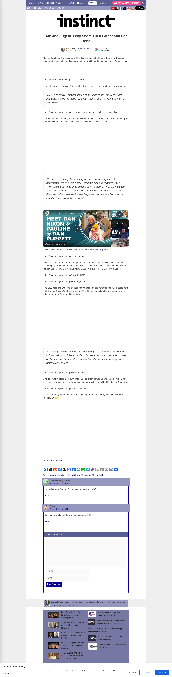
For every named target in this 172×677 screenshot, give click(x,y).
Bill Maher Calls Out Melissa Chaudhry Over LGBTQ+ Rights (73, 635)
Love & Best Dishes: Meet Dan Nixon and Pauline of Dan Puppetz (77, 213)
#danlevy (50, 475)
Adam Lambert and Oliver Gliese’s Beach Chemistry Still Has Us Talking (72, 655)
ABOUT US (60, 8)
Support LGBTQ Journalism (127, 3)
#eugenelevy (60, 475)
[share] (106, 212)
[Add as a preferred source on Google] (102, 49)
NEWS (40, 3)
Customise (132, 672)
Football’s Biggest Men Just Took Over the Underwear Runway (72, 645)
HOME (30, 3)
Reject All (147, 672)
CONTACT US (49, 8)
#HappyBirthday (73, 475)
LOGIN (29, 8)
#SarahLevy (86, 475)
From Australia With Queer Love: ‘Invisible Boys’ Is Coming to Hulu (72, 615)
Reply (47, 495)
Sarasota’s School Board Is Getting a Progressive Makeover (72, 625)
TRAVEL (70, 3)
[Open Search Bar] (143, 3)
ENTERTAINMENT (55, 3)
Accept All (162, 672)
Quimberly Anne (84, 48)
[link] (47, 213)
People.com (56, 460)
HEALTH (81, 3)
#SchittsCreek (97, 475)
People (65, 86)
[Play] (120, 233)
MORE (103, 3)
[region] (86, 670)
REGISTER (38, 8)
